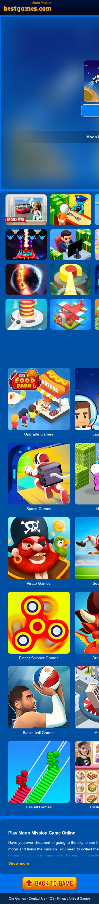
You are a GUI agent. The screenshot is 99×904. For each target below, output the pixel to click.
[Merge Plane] (70, 301)
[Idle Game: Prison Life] (70, 196)
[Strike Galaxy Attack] (26, 231)
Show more (18, 863)
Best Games (81, 898)
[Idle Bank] (70, 231)
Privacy (62, 898)
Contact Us (37, 898)
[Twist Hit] (70, 266)
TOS (51, 898)
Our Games (17, 898)
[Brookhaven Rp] (26, 196)
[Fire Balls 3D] (26, 301)
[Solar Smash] (26, 266)
